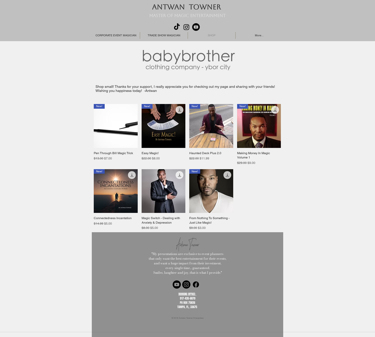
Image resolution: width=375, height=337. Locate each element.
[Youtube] (196, 27)
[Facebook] (196, 284)
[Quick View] (164, 191)
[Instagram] (186, 27)
